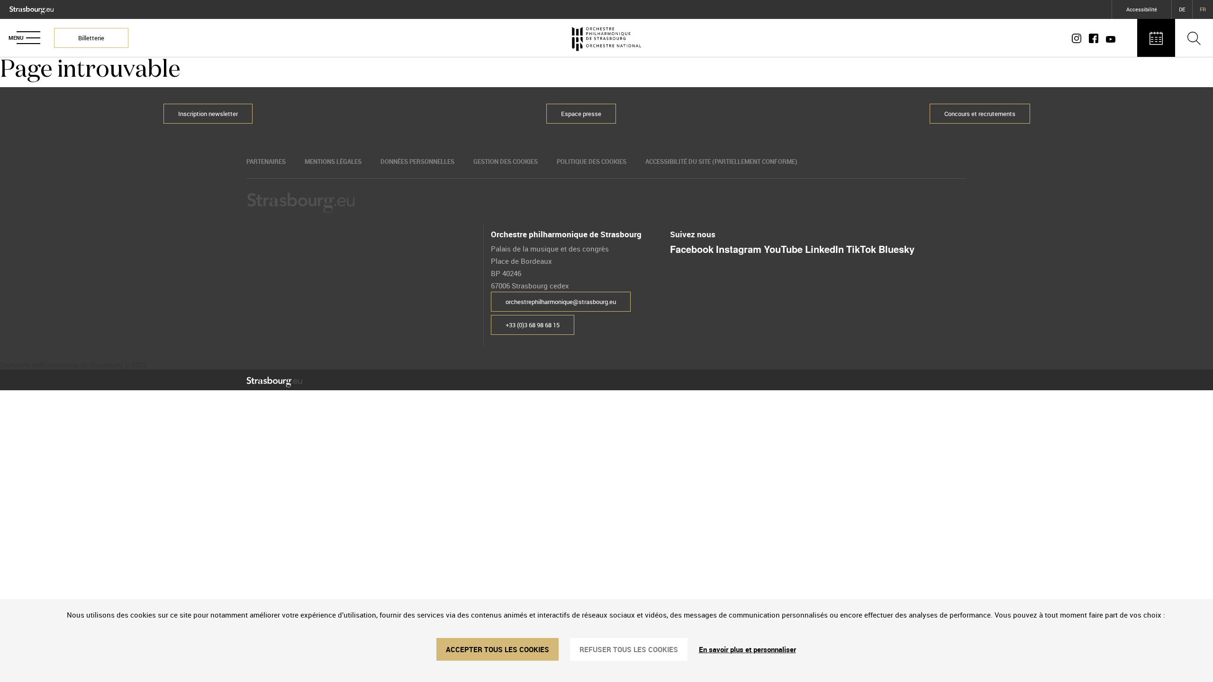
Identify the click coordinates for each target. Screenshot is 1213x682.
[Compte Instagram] (1078, 38)
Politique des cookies (591, 161)
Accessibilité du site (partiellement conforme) (721, 161)
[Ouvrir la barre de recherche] (1194, 38)
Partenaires (266, 161)
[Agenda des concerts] (1156, 38)
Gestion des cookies (505, 161)
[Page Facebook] (1093, 38)
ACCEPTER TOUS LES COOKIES (497, 649)
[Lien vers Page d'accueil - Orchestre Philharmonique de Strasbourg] (606, 38)
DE (1182, 9)
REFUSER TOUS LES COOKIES (628, 649)
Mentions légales (333, 161)
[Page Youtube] (1108, 38)
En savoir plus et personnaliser (747, 649)
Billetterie (91, 38)
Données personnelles (417, 161)
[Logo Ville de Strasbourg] (31, 8)
